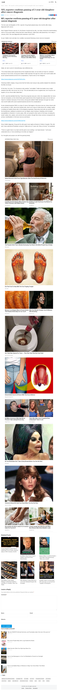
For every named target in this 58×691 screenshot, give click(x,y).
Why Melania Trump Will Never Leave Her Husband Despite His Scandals (28, 581)
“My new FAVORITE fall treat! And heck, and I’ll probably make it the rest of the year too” (28, 632)
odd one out (15, 680)
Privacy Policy (28, 688)
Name (2, 613)
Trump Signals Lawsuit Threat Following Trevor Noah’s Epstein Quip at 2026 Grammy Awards (9, 550)
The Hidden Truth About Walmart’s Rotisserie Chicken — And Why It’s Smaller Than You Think (9, 582)
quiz (36, 680)
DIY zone (7, 15)
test (40, 680)
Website (3, 619)
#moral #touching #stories (8, 678)
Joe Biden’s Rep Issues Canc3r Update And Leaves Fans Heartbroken (28, 557)
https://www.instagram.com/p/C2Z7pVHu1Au (13, 79)
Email (31, 613)
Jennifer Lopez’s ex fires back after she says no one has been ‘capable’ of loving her (47, 581)
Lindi (3, 2)
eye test (32, 678)
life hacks (48, 678)
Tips (43, 680)
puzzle (31, 680)
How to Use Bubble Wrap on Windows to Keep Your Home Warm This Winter (26, 665)
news (9, 680)
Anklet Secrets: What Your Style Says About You (19, 648)
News (6, 5)
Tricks (47, 680)
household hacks (40, 678)
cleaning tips (19, 678)
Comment (4, 594)
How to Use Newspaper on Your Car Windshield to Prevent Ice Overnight (25, 656)
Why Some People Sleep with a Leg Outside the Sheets (20, 640)
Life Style (4, 680)
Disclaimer (35, 688)
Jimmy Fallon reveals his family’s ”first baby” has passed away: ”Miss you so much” (47, 557)
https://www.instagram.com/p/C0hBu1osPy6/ (13, 120)
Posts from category (8, 628)
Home (2, 5)
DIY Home (26, 678)
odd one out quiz (24, 680)
